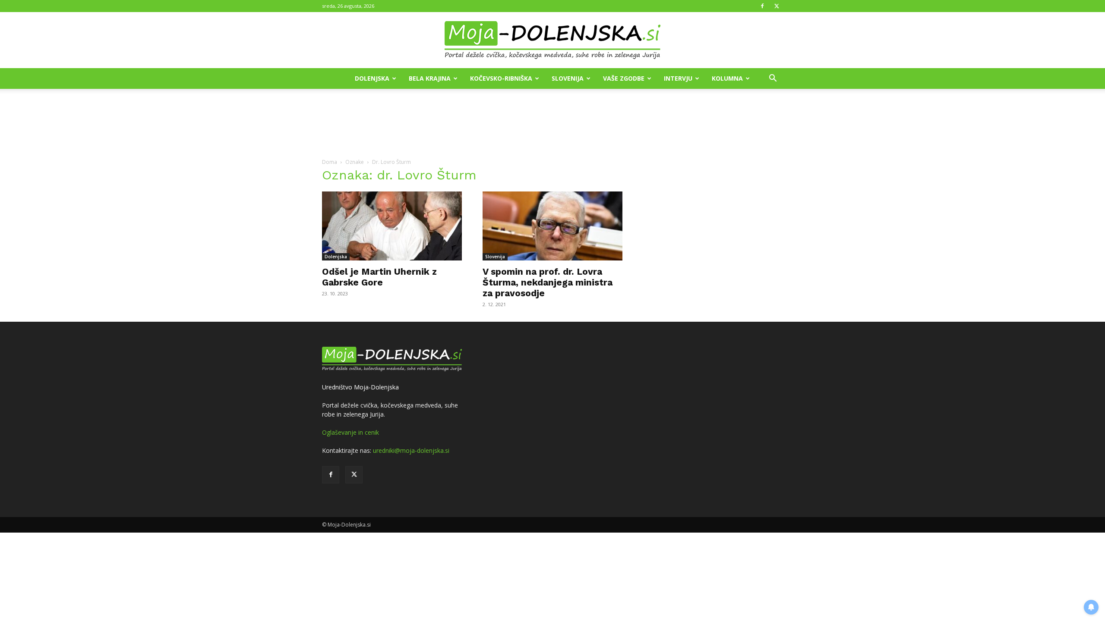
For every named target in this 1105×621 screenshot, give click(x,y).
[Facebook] (762, 6)
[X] (776, 6)
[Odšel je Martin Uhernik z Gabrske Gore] (392, 225)
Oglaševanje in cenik (350, 432)
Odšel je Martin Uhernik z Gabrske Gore (379, 277)
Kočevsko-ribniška (501, 78)
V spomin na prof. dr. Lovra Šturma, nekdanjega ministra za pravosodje (547, 282)
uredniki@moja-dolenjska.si (411, 450)
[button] (772, 79)
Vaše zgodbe (623, 78)
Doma (329, 162)
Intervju (678, 78)
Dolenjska (372, 78)
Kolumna (727, 78)
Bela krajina (430, 78)
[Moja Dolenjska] (552, 40)
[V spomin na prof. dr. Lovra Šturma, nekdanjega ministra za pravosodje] (552, 225)
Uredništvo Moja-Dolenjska (360, 387)
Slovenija (568, 78)
